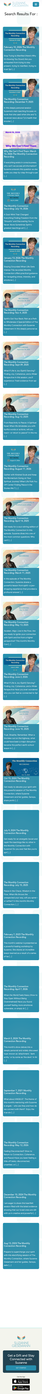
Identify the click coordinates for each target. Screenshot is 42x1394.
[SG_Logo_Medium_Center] (21, 1335)
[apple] (21, 1379)
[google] (21, 1386)
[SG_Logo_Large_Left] (16, 2)
